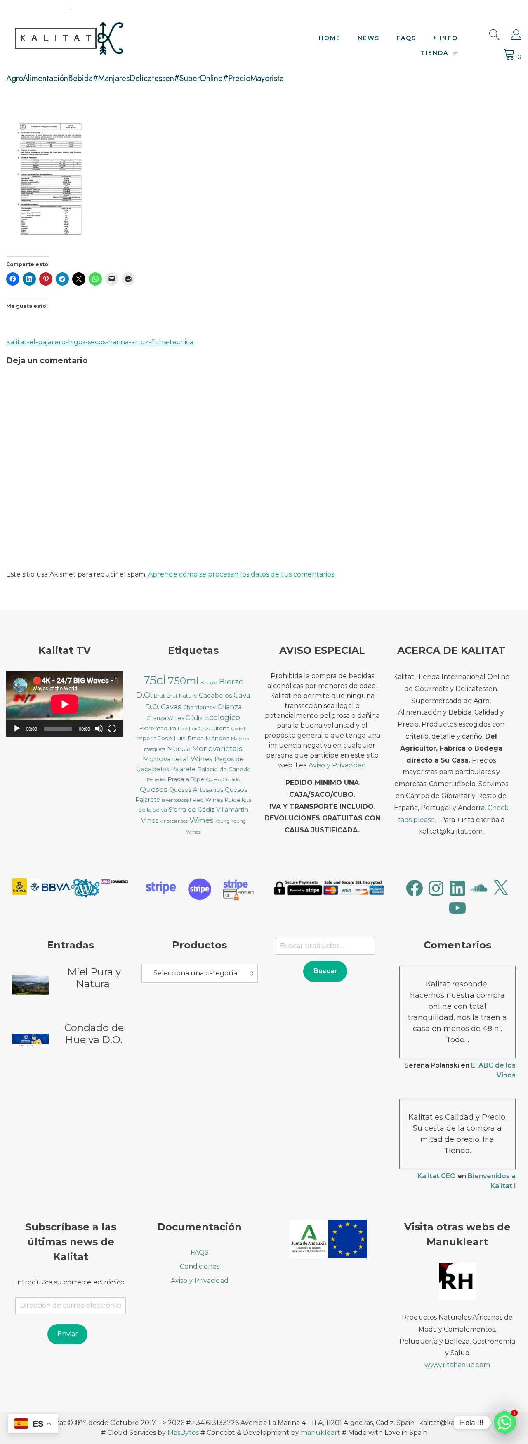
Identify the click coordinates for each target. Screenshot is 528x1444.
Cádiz (194, 718)
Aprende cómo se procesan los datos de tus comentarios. (241, 574)
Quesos (153, 789)
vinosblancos (174, 821)
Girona (220, 728)
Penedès (156, 779)
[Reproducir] (17, 728)
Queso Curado (223, 779)
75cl (154, 680)
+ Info (445, 38)
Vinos (149, 820)
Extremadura (157, 728)
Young (222, 821)
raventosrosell (176, 800)
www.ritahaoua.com (457, 1365)
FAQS (406, 38)
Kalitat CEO (436, 1176)
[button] (27, 888)
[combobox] (199, 973)
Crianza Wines (165, 718)
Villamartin (232, 809)
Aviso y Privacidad (337, 765)
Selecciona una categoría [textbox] (195, 973)
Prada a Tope (185, 779)
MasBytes (183, 1433)
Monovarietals (217, 748)
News (369, 38)
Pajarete (183, 769)
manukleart (320, 1433)
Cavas (171, 706)
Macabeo (240, 738)
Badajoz (208, 683)
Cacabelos (215, 695)
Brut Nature (182, 696)
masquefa (154, 749)
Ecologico (222, 717)
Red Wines (208, 799)
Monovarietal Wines (178, 759)
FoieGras (199, 728)
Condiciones (199, 1266)
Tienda (434, 53)
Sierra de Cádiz (191, 809)
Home (330, 38)
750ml (183, 681)
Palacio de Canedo (224, 769)
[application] (64, 704)
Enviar (67, 1334)
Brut (159, 696)
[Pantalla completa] (112, 728)
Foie (182, 728)
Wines (201, 820)
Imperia (146, 738)
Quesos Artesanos (196, 789)
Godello (239, 729)
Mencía (179, 749)
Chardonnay (199, 707)
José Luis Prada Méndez (193, 738)
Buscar (325, 971)
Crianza (229, 707)
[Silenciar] (99, 728)
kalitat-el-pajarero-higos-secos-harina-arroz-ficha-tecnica (99, 342)
